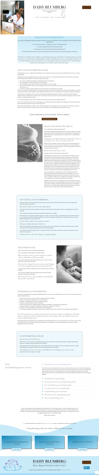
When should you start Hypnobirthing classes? (57, 364)
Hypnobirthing (44, 17)
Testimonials (58, 17)
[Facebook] (85, 467)
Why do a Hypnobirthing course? (53, 398)
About (36, 17)
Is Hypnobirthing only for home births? (55, 391)
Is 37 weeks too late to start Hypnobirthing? (57, 388)
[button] (67, 364)
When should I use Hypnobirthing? (54, 378)
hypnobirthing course (47, 423)
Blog (63, 17)
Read (24, 423)
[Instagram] (88, 467)
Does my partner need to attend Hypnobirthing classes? (60, 382)
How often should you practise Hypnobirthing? (57, 385)
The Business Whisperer (66, 470)
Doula (51, 17)
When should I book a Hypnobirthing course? (57, 395)
